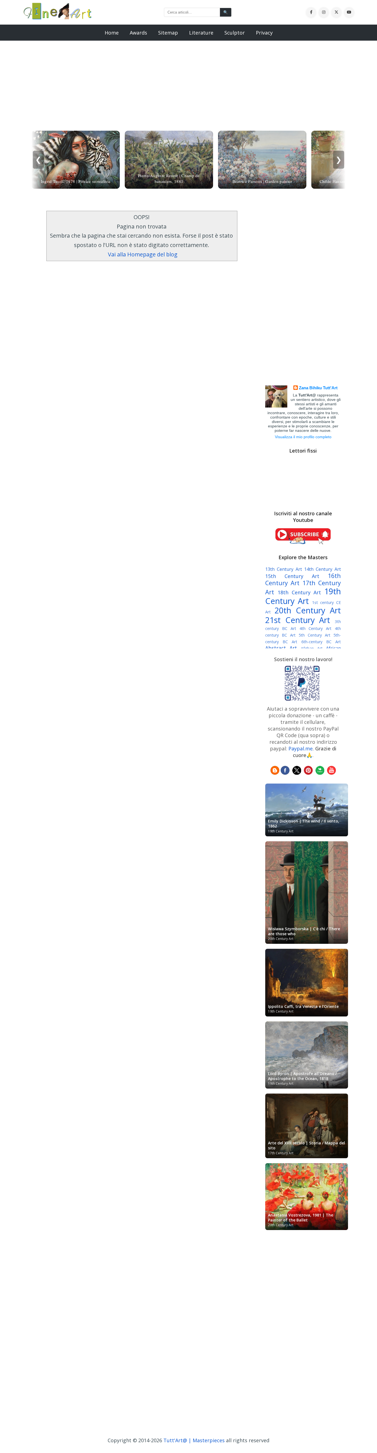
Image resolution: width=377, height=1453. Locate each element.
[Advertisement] (188, 79)
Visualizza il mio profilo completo (303, 437)
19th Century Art (303, 596)
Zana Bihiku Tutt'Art (318, 387)
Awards (138, 32)
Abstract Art (281, 648)
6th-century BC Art (321, 641)
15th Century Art (292, 576)
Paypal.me (300, 748)
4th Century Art (315, 628)
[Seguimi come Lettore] (274, 772)
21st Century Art (297, 619)
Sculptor (234, 32)
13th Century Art (283, 569)
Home (112, 32)
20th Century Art (308, 610)
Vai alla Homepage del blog (142, 254)
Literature (201, 32)
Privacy (264, 32)
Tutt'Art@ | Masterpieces (194, 1440)
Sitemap (168, 32)
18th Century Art (299, 592)
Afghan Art (312, 648)
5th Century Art (314, 635)
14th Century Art (322, 569)
